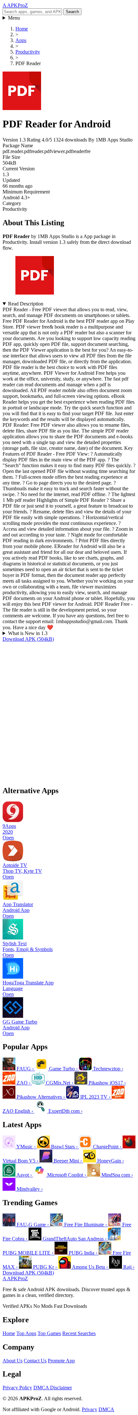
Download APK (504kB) (28, 639)
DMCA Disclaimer (52, 1387)
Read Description (25, 303)
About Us (12, 1360)
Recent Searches (79, 1333)
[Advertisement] (69, 711)
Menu (14, 18)
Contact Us (35, 1360)
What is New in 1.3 (27, 633)
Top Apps (26, 1333)
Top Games (49, 1333)
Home (9, 1333)
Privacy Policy (17, 1387)
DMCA (106, 1409)
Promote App (61, 1360)
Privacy (89, 1409)
